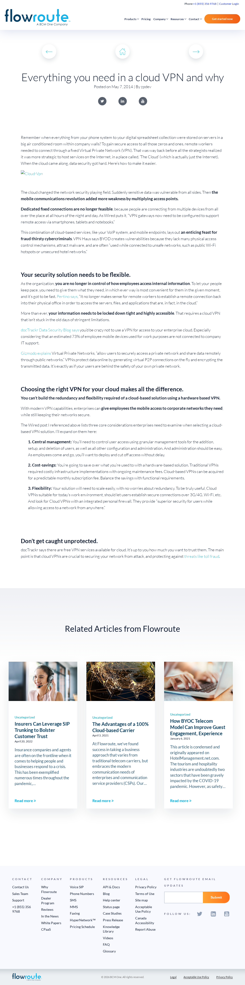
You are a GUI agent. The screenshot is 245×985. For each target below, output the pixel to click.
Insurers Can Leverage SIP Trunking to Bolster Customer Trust (42, 730)
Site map (141, 900)
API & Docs (111, 887)
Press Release (113, 920)
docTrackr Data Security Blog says (50, 329)
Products (130, 19)
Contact (194, 19)
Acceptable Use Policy (196, 977)
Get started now (222, 19)
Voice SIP (77, 887)
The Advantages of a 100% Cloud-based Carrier (120, 727)
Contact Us (20, 887)
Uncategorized (25, 717)
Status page (111, 907)
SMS (73, 900)
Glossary (109, 951)
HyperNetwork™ (83, 920)
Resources (177, 19)
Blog (106, 894)
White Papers (51, 923)
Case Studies (112, 913)
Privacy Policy (145, 887)
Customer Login (229, 4)
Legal (173, 977)
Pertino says (67, 296)
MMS (74, 907)
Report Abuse (145, 929)
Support (18, 900)
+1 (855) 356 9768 (205, 4)
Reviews (47, 909)
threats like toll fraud (201, 556)
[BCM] (27, 976)
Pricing (145, 19)
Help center (111, 900)
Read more (24, 800)
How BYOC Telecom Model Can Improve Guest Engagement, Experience (197, 727)
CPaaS (46, 929)
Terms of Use (144, 894)
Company (159, 19)
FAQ (106, 944)
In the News (50, 916)
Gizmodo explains (36, 353)
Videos (108, 938)
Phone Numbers (82, 894)
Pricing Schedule (82, 927)
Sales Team (20, 894)
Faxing (75, 913)
